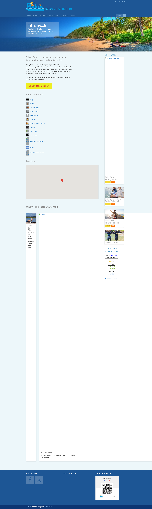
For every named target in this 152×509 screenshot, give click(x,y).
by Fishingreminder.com (111, 278)
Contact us (73, 15)
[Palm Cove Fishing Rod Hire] (114, 214)
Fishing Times (113, 255)
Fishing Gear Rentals (39, 15)
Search (124, 15)
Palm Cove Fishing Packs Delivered (113, 200)
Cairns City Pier (30, 228)
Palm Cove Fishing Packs (111, 178)
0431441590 (120, 1)
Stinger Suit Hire (54, 15)
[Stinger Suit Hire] (114, 235)
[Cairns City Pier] (31, 218)
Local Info (64, 15)
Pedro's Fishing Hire (37, 507)
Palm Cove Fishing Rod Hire (112, 221)
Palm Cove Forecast (69, 493)
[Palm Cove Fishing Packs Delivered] (114, 192)
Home (29, 15)
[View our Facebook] (30, 480)
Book (113, 182)
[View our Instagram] (39, 480)
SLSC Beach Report (39, 86)
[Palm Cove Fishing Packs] (114, 116)
